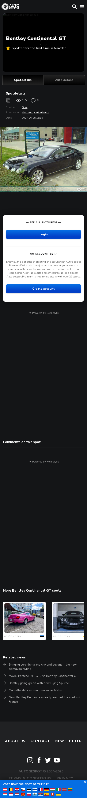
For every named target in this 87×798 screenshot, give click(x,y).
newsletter (68, 741)
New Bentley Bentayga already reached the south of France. (44, 699)
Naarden (27, 112)
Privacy (65, 778)
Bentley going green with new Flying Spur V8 (39, 683)
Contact (40, 741)
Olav (24, 107)
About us (15, 741)
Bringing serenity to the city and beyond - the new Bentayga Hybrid (43, 667)
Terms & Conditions (30, 778)
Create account (43, 289)
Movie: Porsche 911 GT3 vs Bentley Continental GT (43, 676)
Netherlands (41, 112)
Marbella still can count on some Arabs (35, 690)
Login (43, 234)
